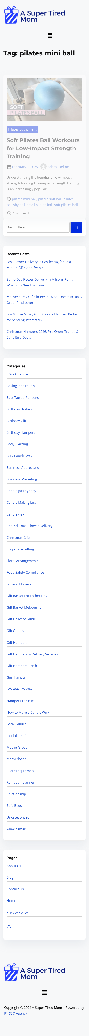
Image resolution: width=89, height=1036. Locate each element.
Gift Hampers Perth (22, 665)
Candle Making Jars (21, 502)
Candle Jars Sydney (21, 491)
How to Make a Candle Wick (28, 712)
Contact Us (15, 889)
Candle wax (15, 514)
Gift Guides (15, 630)
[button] (50, 35)
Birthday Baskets (20, 409)
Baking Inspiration (21, 386)
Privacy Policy (17, 912)
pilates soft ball (50, 199)
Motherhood (16, 759)
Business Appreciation (24, 467)
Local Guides (16, 724)
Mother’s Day (17, 747)
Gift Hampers (17, 642)
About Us (14, 866)
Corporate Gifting (20, 549)
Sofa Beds (14, 805)
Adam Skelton (58, 167)
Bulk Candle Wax (19, 456)
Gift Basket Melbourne (24, 607)
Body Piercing (17, 444)
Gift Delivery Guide (21, 619)
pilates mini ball (24, 199)
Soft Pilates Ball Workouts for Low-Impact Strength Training (43, 148)
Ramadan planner (21, 782)
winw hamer (16, 829)
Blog (10, 877)
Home (11, 900)
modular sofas (18, 735)
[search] (76, 227)
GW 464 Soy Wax (19, 689)
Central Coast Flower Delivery (29, 526)
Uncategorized (18, 817)
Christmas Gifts (19, 537)
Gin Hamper (16, 677)
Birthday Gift (16, 421)
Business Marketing (22, 479)
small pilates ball (40, 205)
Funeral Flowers (19, 584)
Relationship (16, 794)
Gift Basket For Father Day (27, 596)
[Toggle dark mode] (9, 926)
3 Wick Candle (17, 374)
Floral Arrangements (23, 560)
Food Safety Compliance (25, 572)
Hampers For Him (20, 701)
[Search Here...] (38, 227)
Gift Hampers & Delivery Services (32, 654)
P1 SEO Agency (15, 1013)
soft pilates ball (66, 205)
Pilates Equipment (22, 129)
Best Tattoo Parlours (23, 397)
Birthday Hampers (21, 432)
